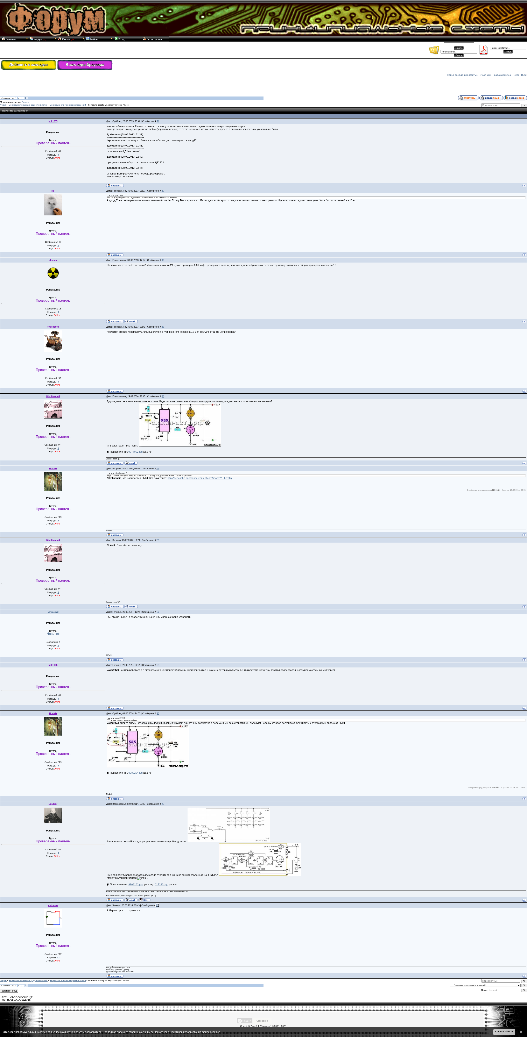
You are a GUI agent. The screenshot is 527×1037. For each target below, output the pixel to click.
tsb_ (53, 190)
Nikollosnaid (53, 396)
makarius (53, 905)
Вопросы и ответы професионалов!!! (68, 105)
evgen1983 (53, 327)
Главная (10, 39)
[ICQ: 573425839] (144, 899)
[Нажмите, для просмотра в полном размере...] (180, 445)
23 (158, 612)
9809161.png (135, 884)
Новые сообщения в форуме (462, 75)
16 (158, 121)
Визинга (25, 102)
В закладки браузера (85, 64)
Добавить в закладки (28, 64)
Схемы (68, 39)
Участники (485, 75)
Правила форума (502, 75)
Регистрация (154, 39)
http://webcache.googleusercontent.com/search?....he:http (200, 478)
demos (53, 260)
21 (157, 468)
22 (157, 540)
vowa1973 (53, 612)
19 (163, 327)
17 (163, 190)
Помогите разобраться (99, 105)
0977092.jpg (135, 451)
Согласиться (504, 1031)
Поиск (516, 75)
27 (157, 905)
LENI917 (53, 804)
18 (163, 260)
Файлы (94, 39)
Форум (39, 39)
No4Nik (53, 468)
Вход (121, 39)
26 (163, 804)
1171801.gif (161, 884)
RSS (523, 75)
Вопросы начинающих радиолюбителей (28, 105)
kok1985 (53, 121)
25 (158, 713)
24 (158, 665)
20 (163, 396)
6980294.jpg (135, 772)
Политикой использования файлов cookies (195, 1032)
